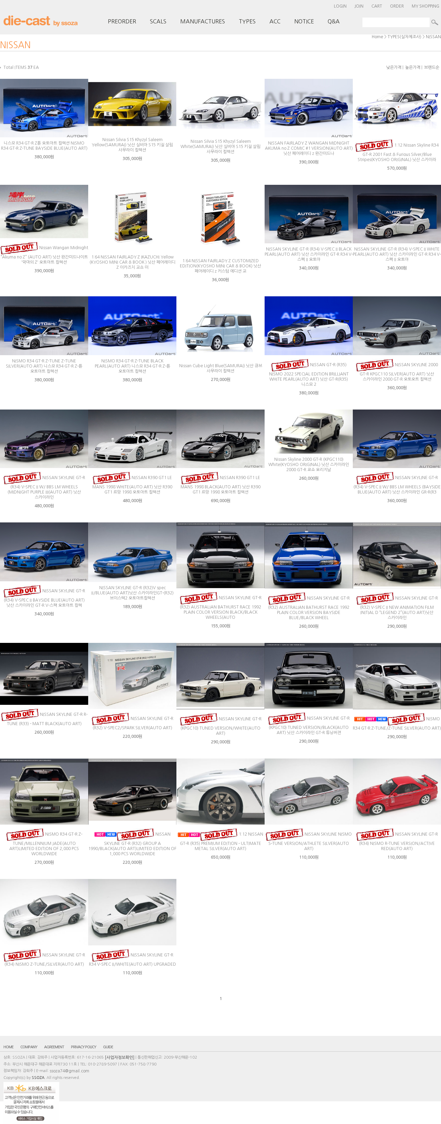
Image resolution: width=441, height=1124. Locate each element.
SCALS (158, 21)
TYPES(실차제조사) (404, 37)
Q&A (334, 21)
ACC (274, 21)
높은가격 (412, 67)
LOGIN (340, 6)
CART (376, 6)
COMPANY (28, 1047)
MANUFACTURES (202, 21)
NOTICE (304, 21)
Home (377, 37)
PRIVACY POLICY (83, 1047)
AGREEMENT (54, 1047)
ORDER (397, 6)
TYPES (247, 21)
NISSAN (433, 37)
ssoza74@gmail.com (69, 1071)
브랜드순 (431, 67)
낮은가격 (393, 67)
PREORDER (122, 21)
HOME (8, 1047)
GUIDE (108, 1047)
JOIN (359, 6)
